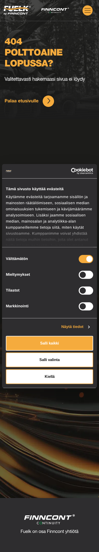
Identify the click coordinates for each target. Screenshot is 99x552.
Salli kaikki (49, 343)
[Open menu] (87, 10)
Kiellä (50, 376)
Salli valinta (49, 359)
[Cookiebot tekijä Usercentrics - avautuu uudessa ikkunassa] (71, 171)
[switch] (86, 275)
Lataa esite (62, 460)
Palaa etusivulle (22, 101)
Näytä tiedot (72, 327)
